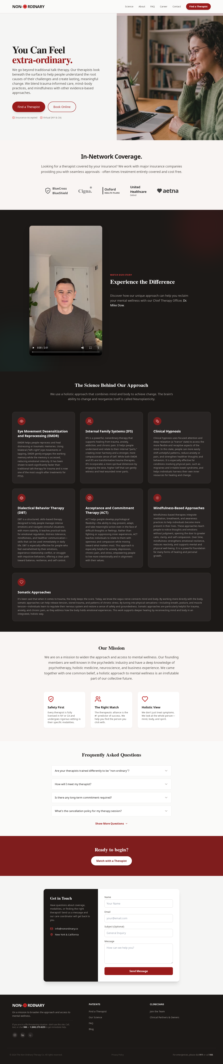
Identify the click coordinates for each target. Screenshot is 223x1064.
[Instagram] (14, 1035)
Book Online (62, 107)
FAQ (152, 6)
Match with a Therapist (111, 861)
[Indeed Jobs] (30, 1035)
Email (107, 911)
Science (129, 6)
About (142, 6)
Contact (177, 6)
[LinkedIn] (22, 1035)
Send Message (138, 971)
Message (109, 941)
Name (107, 897)
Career (163, 6)
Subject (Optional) (114, 926)
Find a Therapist (198, 6)
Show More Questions (109, 823)
